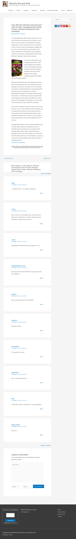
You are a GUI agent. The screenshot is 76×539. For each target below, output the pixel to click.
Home (59, 509)
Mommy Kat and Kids (19, 3)
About (63, 10)
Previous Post (8, 158)
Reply (41, 193)
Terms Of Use (61, 514)
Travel (18, 10)
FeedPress (14, 522)
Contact (60, 516)
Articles (10, 10)
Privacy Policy (61, 512)
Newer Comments (46, 173)
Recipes (26, 10)
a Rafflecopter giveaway (18, 142)
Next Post (47, 158)
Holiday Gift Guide (52, 10)
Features (34, 10)
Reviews (42, 10)
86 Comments (15, 34)
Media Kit (69, 10)
